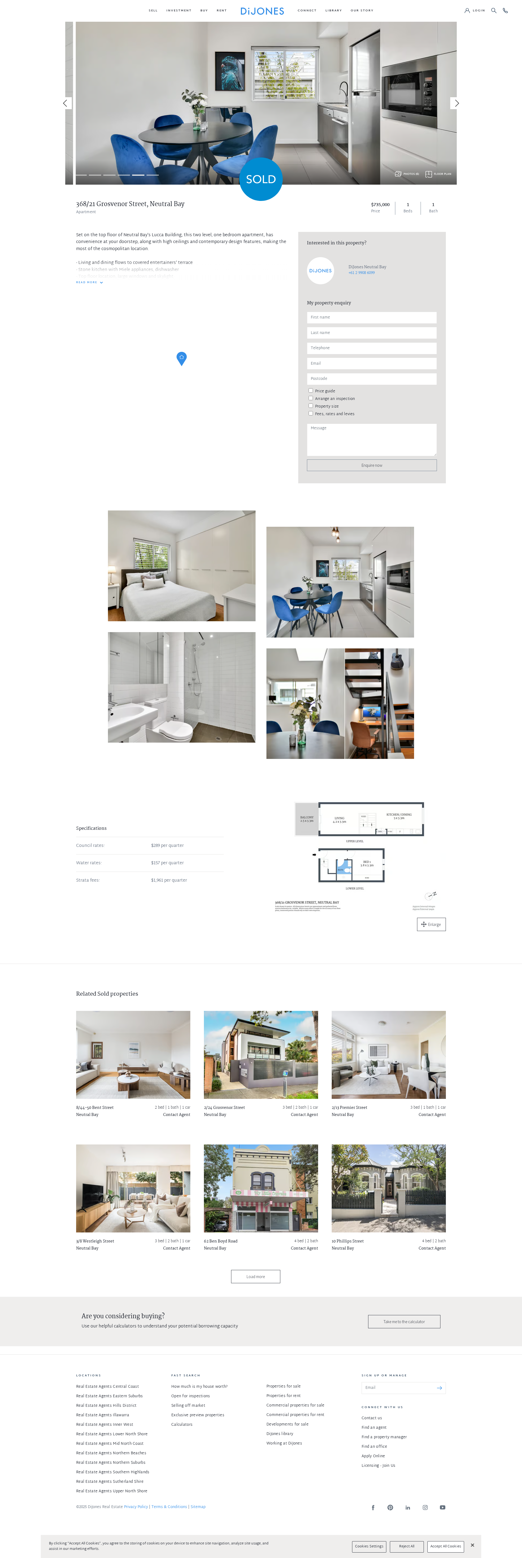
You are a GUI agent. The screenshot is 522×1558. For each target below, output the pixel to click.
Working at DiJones (284, 1443)
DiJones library (279, 1434)
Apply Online (373, 1456)
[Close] (472, 1545)
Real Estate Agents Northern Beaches (111, 1453)
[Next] (456, 103)
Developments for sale (287, 1424)
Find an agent (374, 1427)
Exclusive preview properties (197, 1415)
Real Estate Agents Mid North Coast (110, 1443)
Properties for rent (283, 1396)
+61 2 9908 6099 (362, 273)
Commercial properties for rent (295, 1415)
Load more (256, 1276)
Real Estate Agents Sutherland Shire (110, 1481)
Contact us (372, 1418)
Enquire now (372, 465)
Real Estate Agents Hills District (106, 1405)
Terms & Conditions (169, 1507)
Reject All (406, 1546)
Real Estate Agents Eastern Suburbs (109, 1396)
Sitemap (198, 1507)
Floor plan (442, 174)
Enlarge (434, 924)
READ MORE (86, 282)
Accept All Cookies (445, 1546)
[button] (153, 10)
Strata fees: (88, 880)
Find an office (374, 1446)
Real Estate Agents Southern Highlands (112, 1472)
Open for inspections (190, 1396)
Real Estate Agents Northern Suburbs (110, 1462)
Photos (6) (411, 174)
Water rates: (89, 863)
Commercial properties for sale (295, 1405)
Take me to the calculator (404, 1321)
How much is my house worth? (199, 1386)
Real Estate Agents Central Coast (107, 1386)
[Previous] (66, 103)
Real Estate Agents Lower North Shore (112, 1434)
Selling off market (188, 1405)
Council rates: (90, 846)
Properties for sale (283, 1386)
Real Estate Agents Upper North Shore (111, 1491)
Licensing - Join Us (378, 1465)
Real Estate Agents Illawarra (102, 1415)
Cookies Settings (369, 1546)
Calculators (181, 1424)
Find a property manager (384, 1437)
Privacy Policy (136, 1507)
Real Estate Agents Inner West (104, 1424)
